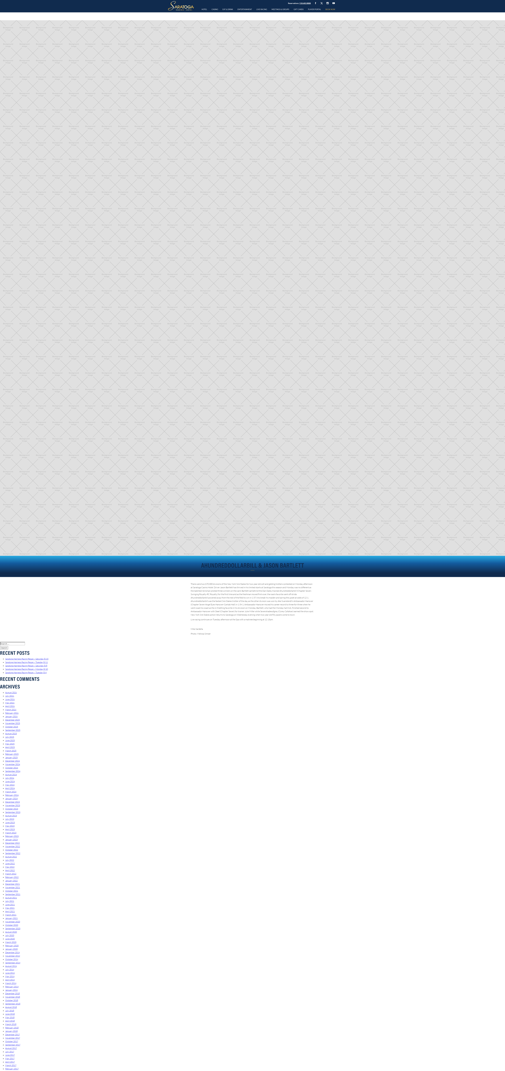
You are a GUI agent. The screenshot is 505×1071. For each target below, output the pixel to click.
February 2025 (12, 754)
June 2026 (10, 699)
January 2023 (11, 839)
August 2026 (11, 692)
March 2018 (10, 1024)
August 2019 (11, 966)
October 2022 (11, 850)
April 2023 (10, 829)
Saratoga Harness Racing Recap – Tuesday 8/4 (26, 672)
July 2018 (9, 1010)
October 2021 (11, 891)
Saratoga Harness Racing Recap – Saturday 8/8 (26, 665)
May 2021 (9, 908)
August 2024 (11, 774)
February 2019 (12, 986)
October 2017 (11, 1041)
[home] (181, 6)
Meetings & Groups (280, 9)
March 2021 (10, 915)
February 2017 (12, 1068)
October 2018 (11, 1000)
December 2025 (12, 720)
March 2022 (10, 873)
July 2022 (9, 860)
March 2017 (10, 1065)
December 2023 (12, 802)
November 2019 (12, 956)
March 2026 (10, 709)
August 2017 (11, 1048)
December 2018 (12, 993)
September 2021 (12, 894)
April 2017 (10, 1062)
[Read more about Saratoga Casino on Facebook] (315, 3)
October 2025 (11, 726)
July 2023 (9, 819)
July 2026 (9, 696)
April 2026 (10, 706)
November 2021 (12, 887)
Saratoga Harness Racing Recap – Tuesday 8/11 (26, 662)
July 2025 (9, 737)
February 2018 (12, 1027)
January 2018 (11, 1031)
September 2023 (12, 812)
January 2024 (11, 798)
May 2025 (9, 744)
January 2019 (11, 990)
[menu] (215, 9)
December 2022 (12, 843)
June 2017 (10, 1055)
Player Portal (314, 9)
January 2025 (11, 757)
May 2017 (9, 1058)
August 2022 (11, 856)
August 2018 (11, 1007)
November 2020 (12, 921)
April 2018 (10, 1021)
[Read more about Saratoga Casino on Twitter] (321, 3)
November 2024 (12, 764)
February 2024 (12, 795)
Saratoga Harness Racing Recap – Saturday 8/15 (26, 659)
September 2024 (12, 771)
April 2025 (10, 747)
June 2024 (10, 781)
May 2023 (9, 826)
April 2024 (10, 788)
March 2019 (10, 983)
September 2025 (12, 730)
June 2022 (10, 863)
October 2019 (11, 959)
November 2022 (12, 846)
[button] (215, 9)
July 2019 (9, 969)
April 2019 (10, 980)
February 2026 (12, 713)
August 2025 (11, 733)
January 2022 (11, 880)
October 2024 (11, 767)
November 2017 (12, 1038)
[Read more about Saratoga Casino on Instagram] (327, 3)
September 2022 (12, 853)
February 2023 (12, 836)
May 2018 (9, 1017)
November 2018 (12, 997)
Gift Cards (299, 9)
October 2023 (11, 808)
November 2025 (12, 723)
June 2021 (10, 904)
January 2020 (11, 949)
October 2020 (11, 925)
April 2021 (10, 911)
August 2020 (11, 932)
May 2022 (9, 867)
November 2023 (12, 805)
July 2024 (9, 778)
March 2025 (10, 750)
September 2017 (12, 1045)
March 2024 (10, 791)
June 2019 (10, 973)
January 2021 (11, 918)
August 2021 (11, 897)
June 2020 (10, 938)
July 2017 (9, 1051)
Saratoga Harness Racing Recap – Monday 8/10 (26, 669)
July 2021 (9, 901)
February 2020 (12, 945)
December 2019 (12, 952)
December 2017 (12, 1034)
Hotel (204, 9)
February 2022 (12, 877)
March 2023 (10, 832)
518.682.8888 (305, 3)
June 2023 (10, 822)
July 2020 (9, 935)
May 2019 (9, 976)
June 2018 (10, 1014)
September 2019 (12, 962)
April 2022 (10, 870)
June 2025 (10, 740)
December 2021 (12, 884)
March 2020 (10, 942)
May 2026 (9, 702)
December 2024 (12, 761)
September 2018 (12, 1003)
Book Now (330, 9)
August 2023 (11, 815)
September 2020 (12, 928)
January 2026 (11, 716)
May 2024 (9, 785)
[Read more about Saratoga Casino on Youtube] (334, 3)
